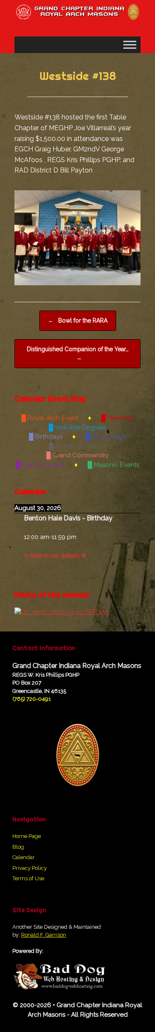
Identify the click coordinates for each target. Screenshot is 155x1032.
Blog (18, 847)
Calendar (23, 857)
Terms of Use (28, 878)
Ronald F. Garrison (43, 935)
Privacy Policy (29, 868)
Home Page (26, 836)
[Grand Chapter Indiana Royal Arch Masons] (77, 12)
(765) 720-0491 (31, 699)
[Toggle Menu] (129, 45)
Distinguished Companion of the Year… (78, 353)
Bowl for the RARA (77, 320)
